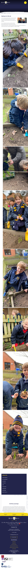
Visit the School (14, 544)
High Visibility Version (14, 551)
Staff (3, 484)
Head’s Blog (4, 490)
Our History (4, 481)
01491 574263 (14, 532)
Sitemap (14, 552)
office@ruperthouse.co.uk (14, 534)
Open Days (14, 541)
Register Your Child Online (14, 547)
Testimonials (4, 486)
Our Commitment (4, 479)
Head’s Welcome (4, 477)
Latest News (4, 488)
